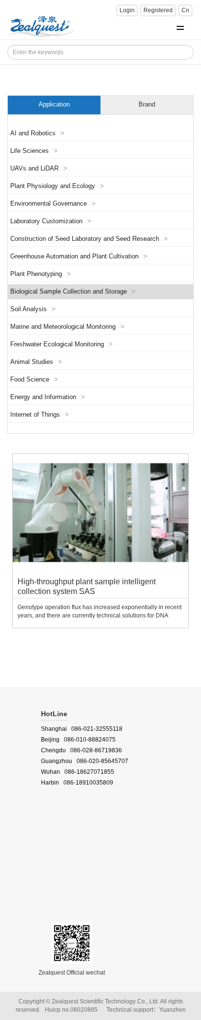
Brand (147, 104)
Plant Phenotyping (40, 274)
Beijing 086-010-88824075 (78, 739)
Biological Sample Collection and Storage (73, 291)
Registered (158, 10)
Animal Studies (36, 362)
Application (54, 104)
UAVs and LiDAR (38, 168)
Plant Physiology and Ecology (57, 186)
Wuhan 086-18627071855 (77, 771)
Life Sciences (34, 151)
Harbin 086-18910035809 (77, 782)
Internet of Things (39, 414)
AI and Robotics (37, 133)
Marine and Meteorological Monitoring (67, 326)
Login (127, 10)
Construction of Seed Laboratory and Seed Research (89, 238)
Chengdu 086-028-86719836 (81, 750)
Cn (185, 10)
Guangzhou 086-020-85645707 (84, 761)
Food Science (34, 379)
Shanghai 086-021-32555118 (81, 728)
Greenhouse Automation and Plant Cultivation (78, 256)
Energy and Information (47, 397)
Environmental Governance (53, 203)
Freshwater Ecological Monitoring (61, 344)
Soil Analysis (33, 309)
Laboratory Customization (50, 221)
